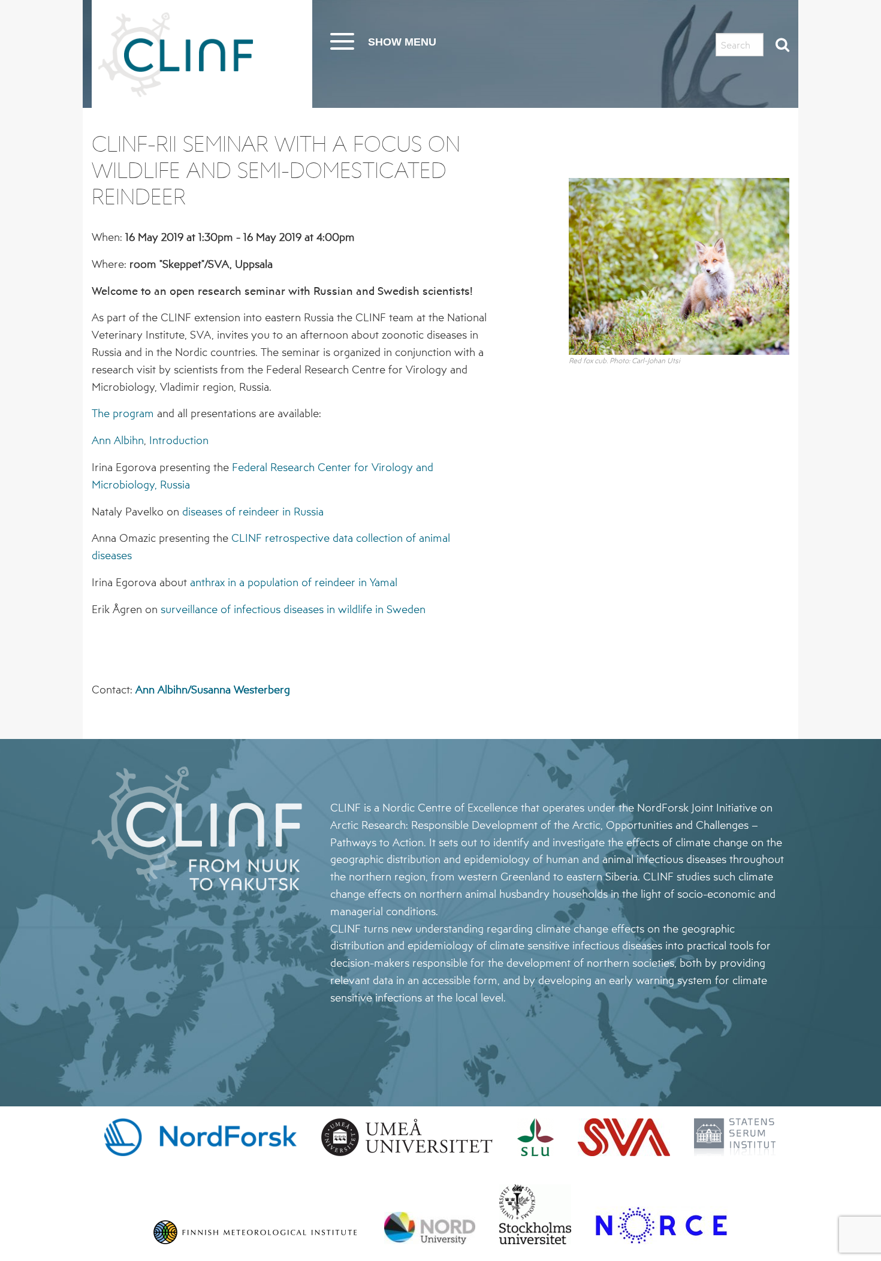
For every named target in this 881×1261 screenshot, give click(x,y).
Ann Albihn (118, 440)
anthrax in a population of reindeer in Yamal (293, 582)
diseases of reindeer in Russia (253, 511)
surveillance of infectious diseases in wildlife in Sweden (293, 609)
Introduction (179, 440)
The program (123, 413)
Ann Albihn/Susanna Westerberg (212, 689)
